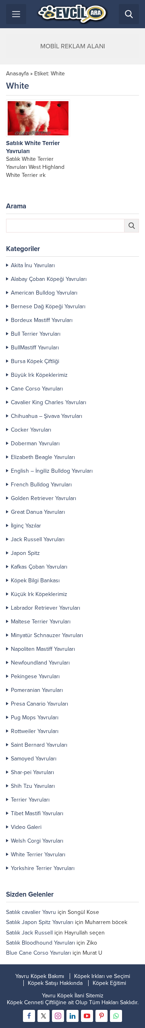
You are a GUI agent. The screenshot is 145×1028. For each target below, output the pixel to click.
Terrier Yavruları (30, 799)
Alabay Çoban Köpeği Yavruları (49, 279)
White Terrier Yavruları (38, 854)
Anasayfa (17, 73)
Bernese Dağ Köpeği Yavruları (48, 306)
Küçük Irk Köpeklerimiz (39, 594)
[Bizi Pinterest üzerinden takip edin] (101, 1016)
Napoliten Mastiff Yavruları (43, 649)
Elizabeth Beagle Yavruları (43, 457)
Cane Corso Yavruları (37, 388)
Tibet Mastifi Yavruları (37, 813)
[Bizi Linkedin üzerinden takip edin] (72, 1016)
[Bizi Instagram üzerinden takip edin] (58, 1016)
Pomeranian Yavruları (37, 690)
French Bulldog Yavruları (41, 484)
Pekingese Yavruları (35, 676)
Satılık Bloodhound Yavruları (40, 942)
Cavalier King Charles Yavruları (48, 402)
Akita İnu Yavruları (33, 265)
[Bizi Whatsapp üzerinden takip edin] (116, 1016)
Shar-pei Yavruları (32, 772)
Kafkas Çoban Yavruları (39, 566)
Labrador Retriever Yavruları (45, 607)
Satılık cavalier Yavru (31, 912)
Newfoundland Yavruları (40, 662)
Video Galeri (26, 827)
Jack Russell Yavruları (37, 539)
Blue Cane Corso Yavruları (38, 952)
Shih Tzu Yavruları (33, 786)
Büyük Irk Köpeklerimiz (39, 375)
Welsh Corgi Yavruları (37, 840)
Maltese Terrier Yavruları (40, 621)
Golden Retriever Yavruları (43, 498)
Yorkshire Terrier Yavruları (43, 868)
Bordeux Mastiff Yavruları (41, 320)
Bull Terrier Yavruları (35, 333)
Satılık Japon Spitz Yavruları (39, 922)
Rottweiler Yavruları (34, 731)
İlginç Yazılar (26, 525)
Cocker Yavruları (31, 429)
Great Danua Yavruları (38, 512)
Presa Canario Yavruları (39, 703)
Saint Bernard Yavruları (39, 744)
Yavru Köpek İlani (63, 995)
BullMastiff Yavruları (35, 347)
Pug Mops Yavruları (34, 717)
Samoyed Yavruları (33, 758)
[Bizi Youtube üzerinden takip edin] (87, 1016)
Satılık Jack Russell (29, 932)
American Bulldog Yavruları (44, 292)
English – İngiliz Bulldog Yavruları (52, 470)
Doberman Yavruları (35, 443)
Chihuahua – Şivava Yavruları (46, 416)
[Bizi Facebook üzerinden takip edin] (29, 1016)
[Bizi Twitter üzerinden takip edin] (43, 1016)
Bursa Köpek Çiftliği (35, 361)
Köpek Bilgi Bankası (35, 580)
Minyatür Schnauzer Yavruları (47, 635)
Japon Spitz (25, 553)
